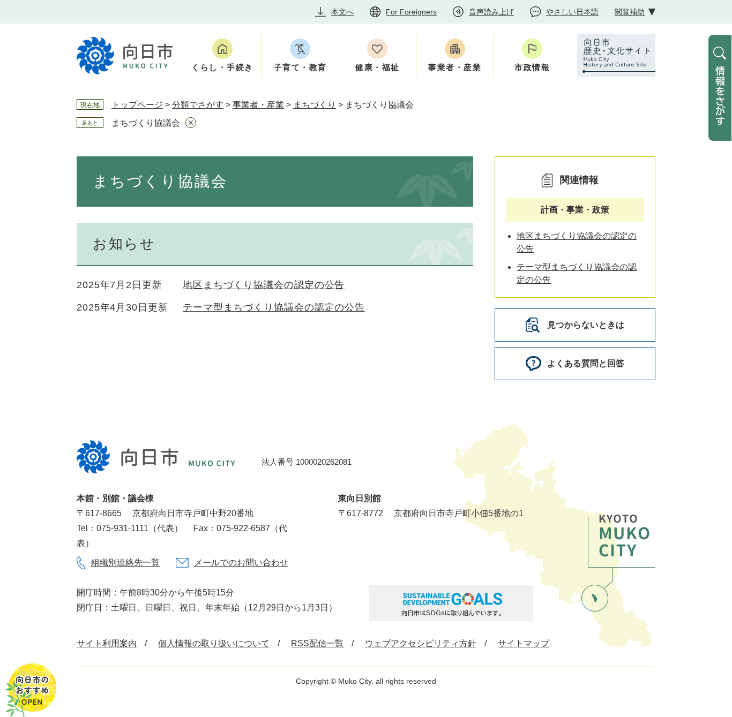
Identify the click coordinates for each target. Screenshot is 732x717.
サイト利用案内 (107, 643)
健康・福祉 (377, 67)
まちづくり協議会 (145, 122)
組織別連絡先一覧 (125, 562)
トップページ (137, 104)
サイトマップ (523, 643)
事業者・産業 (454, 67)
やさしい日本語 (572, 11)
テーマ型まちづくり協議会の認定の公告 (274, 307)
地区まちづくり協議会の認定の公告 (264, 285)
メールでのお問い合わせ (241, 562)
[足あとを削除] (190, 122)
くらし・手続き (222, 67)
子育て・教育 (300, 67)
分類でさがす (197, 104)
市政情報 (532, 67)
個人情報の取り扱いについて (214, 643)
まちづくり (314, 104)
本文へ (342, 11)
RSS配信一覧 (317, 643)
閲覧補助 (630, 11)
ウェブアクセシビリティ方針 (420, 643)
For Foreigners (411, 11)
